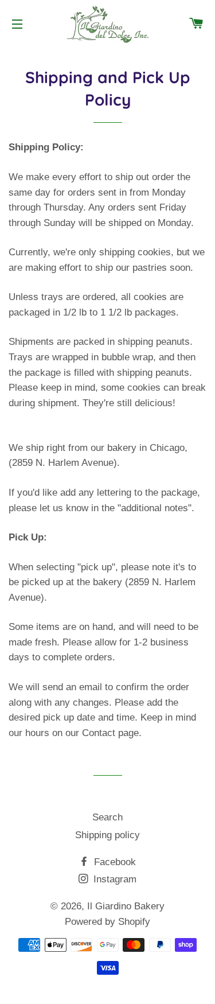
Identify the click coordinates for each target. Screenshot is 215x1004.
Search (107, 817)
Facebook (113, 862)
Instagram (113, 879)
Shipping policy (107, 835)
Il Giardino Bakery (126, 906)
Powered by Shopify (107, 921)
